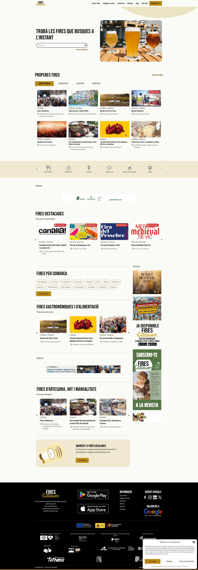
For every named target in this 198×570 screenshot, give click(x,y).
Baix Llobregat (66, 287)
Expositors (154, 3)
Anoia (98, 282)
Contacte (123, 509)
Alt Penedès (78, 282)
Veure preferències (186, 561)
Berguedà (102, 287)
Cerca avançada (82, 49)
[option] (48, 169)
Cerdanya (113, 287)
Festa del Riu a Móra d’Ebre (78, 111)
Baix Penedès (79, 287)
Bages (106, 282)
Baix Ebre (41, 287)
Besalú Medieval (137, 111)
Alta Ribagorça (42, 282)
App (137, 3)
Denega (169, 561)
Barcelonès (91, 287)
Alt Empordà (66, 282)
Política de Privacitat (170, 566)
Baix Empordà (52, 287)
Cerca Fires (96, 3)
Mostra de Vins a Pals (108, 111)
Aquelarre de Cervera (44, 142)
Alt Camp (54, 282)
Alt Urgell (89, 282)
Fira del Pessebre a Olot (110, 245)
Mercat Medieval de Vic (141, 245)
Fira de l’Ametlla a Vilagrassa (111, 338)
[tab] (44, 83)
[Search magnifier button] (85, 45)
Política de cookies (157, 566)
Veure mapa (157, 75)
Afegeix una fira (108, 3)
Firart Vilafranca (43, 111)
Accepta (152, 561)
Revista (130, 3)
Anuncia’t (121, 3)
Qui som (145, 3)
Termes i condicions (182, 566)
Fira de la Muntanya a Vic (80, 245)
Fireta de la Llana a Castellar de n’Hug (145, 142)
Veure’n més (43, 294)
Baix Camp (115, 282)
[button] (194, 542)
